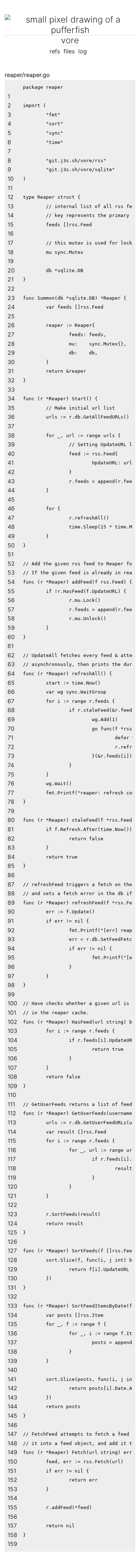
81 (11, 829)
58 (11, 618)
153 (12, 1489)
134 (12, 1315)
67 (11, 701)
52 (11, 563)
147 (12, 1433)
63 (11, 664)
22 (11, 288)
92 (11, 930)
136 (12, 1333)
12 (11, 196)
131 (12, 1287)
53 (11, 572)
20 (11, 270)
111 (11, 1104)
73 (11, 755)
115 (12, 1140)
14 (11, 215)
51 (11, 554)
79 (11, 811)
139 (12, 1360)
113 (12, 1122)
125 (12, 1232)
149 (12, 1452)
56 (11, 600)
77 (11, 792)
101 (12, 1012)
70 (11, 728)
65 (11, 682)
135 (12, 1324)
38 (11, 435)
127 (12, 1250)
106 (12, 1058)
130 (12, 1278)
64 (11, 673)
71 (10, 737)
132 (12, 1296)
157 (12, 1525)
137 (12, 1342)
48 (11, 526)
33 (11, 389)
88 (11, 893)
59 (11, 627)
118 (12, 1168)
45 (11, 499)
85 (11, 865)
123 (12, 1214)
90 (11, 911)
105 (12, 1049)
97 (11, 976)
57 (11, 609)
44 (11, 490)
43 (11, 481)
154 (12, 1498)
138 (12, 1351)
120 (12, 1186)
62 (11, 655)
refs (55, 51)
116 (12, 1150)
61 (11, 645)
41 (11, 462)
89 (11, 902)
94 (11, 948)
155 (12, 1507)
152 (12, 1479)
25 (11, 316)
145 (12, 1415)
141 (12, 1379)
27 (11, 334)
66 (11, 691)
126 (12, 1241)
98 (11, 985)
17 (10, 242)
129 (12, 1269)
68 (11, 710)
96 (11, 966)
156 (12, 1516)
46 (11, 508)
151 (12, 1470)
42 (11, 471)
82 (11, 838)
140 (12, 1369)
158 (12, 1534)
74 (11, 765)
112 (12, 1113)
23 (11, 297)
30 (11, 362)
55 (11, 591)
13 (11, 206)
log (82, 51)
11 (10, 188)
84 (11, 856)
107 (12, 1067)
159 (12, 1543)
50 (11, 545)
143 (12, 1397)
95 (11, 957)
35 (11, 407)
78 (11, 801)
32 (11, 380)
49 (11, 536)
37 (11, 426)
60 (11, 637)
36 (11, 416)
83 (11, 847)
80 (11, 819)
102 (12, 1021)
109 (12, 1085)
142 (12, 1388)
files (69, 51)
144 (12, 1406)
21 (11, 279)
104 (12, 1040)
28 (11, 343)
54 (11, 581)
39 (11, 444)
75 (11, 774)
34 (11, 398)
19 (11, 261)
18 (11, 252)
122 (12, 1204)
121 (12, 1195)
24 (11, 306)
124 (12, 1223)
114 (12, 1131)
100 (12, 1003)
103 (12, 1030)
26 (11, 325)
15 (11, 224)
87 (11, 884)
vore (70, 40)
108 (12, 1076)
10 (11, 178)
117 (12, 1159)
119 (12, 1177)
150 (12, 1461)
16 (11, 233)
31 (11, 370)
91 (11, 920)
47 (11, 517)
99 (11, 994)
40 (11, 453)
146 (12, 1425)
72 (11, 746)
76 (11, 783)
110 (12, 1094)
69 (11, 719)
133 (12, 1305)
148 (12, 1443)
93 (11, 939)
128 (12, 1259)
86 (11, 875)
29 (11, 352)
